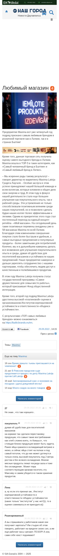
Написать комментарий (29, 398)
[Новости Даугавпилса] (30, 10)
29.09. (44, 329)
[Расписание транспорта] (44, 13)
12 (48, 388)
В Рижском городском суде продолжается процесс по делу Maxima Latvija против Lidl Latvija (29, 373)
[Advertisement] (29, 53)
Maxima (16, 345)
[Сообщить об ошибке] (55, 333)
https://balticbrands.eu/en (19, 322)
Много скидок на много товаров (29, 388)
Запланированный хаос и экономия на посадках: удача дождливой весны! (28, 382)
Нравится (6, 329)
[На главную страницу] (6, 11)
